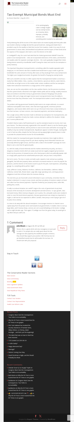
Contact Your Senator (14, 298)
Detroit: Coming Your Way (16, 352)
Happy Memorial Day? (15, 346)
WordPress (51, 419)
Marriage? (11, 349)
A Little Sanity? (12, 343)
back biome (12, 375)
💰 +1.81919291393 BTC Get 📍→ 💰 (20, 393)
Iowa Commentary (13, 279)
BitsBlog (9, 282)
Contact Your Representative (16, 301)
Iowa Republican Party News (16, 290)
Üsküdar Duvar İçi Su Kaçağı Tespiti (19, 368)
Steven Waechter (14, 18)
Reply (62, 228)
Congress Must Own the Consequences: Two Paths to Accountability (20, 383)
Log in (71, 1)
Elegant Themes (32, 419)
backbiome (11, 380)
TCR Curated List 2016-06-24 (17, 340)
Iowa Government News (14, 287)
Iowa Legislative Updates (15, 284)
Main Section (11, 276)
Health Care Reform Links (15, 304)
